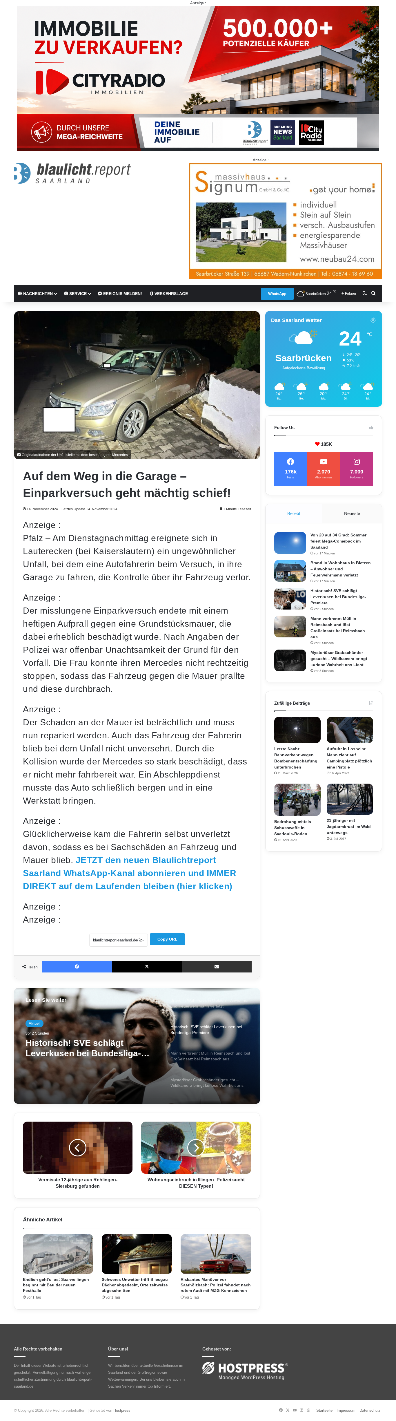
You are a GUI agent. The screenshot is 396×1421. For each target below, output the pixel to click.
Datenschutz (370, 1410)
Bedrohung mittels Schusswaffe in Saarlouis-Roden (292, 827)
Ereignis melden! (122, 293)
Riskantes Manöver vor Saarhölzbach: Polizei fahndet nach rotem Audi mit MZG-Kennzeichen (216, 1285)
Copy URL (167, 939)
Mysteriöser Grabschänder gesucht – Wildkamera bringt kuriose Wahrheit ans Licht (338, 658)
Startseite (324, 1410)
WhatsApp (277, 294)
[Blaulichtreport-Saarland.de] (72, 173)
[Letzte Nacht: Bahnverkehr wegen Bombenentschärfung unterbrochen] (297, 730)
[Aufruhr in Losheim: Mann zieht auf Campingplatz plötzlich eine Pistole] (350, 730)
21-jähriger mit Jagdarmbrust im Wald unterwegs (349, 826)
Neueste (352, 513)
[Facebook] (77, 966)
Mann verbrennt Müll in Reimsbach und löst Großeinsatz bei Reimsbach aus (91, 1048)
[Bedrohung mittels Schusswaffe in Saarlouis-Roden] (297, 800)
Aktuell (34, 1023)
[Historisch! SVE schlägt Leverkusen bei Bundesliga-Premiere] (290, 599)
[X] (147, 966)
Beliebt (293, 513)
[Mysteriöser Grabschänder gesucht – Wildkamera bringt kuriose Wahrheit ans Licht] (290, 660)
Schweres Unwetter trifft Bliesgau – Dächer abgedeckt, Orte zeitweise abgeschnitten (136, 1285)
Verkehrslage (170, 293)
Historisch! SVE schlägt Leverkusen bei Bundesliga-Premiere (338, 596)
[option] (137, 1046)
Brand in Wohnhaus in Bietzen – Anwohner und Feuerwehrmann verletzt (340, 569)
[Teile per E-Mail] (217, 966)
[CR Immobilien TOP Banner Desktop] (198, 78)
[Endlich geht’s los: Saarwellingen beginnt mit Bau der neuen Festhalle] (58, 1254)
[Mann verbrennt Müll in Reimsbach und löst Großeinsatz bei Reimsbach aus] (290, 626)
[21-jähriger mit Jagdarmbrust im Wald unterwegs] (350, 799)
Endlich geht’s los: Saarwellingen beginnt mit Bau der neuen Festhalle (56, 1285)
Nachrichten (37, 293)
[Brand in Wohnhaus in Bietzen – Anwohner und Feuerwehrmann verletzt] (290, 571)
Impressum (346, 1410)
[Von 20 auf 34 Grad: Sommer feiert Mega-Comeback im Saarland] (290, 543)
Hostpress (121, 1410)
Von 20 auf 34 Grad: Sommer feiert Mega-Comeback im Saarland (338, 541)
